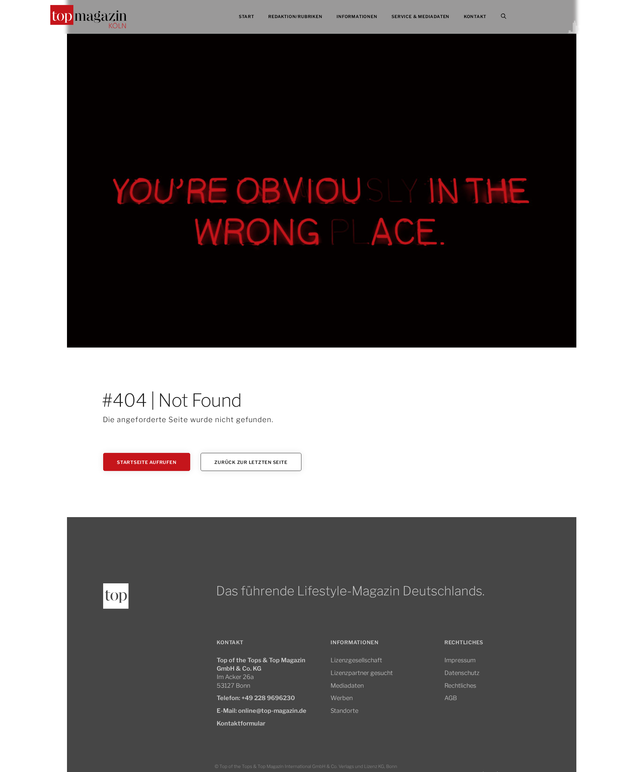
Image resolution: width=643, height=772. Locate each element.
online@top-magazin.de (272, 710)
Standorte (344, 710)
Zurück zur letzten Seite (250, 462)
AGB (450, 697)
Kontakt (475, 16)
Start (246, 16)
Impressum (460, 660)
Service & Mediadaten (420, 16)
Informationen (357, 16)
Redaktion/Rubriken (295, 16)
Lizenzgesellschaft (356, 660)
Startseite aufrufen (146, 462)
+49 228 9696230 (268, 697)
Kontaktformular (241, 723)
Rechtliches (460, 685)
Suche (512, 17)
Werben (342, 697)
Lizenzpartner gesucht (362, 672)
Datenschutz (462, 672)
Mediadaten (347, 685)
